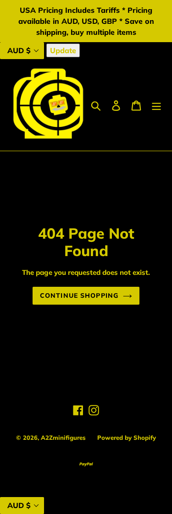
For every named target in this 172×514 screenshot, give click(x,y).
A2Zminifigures (63, 437)
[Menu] (156, 104)
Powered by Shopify (126, 437)
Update (63, 50)
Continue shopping (79, 295)
